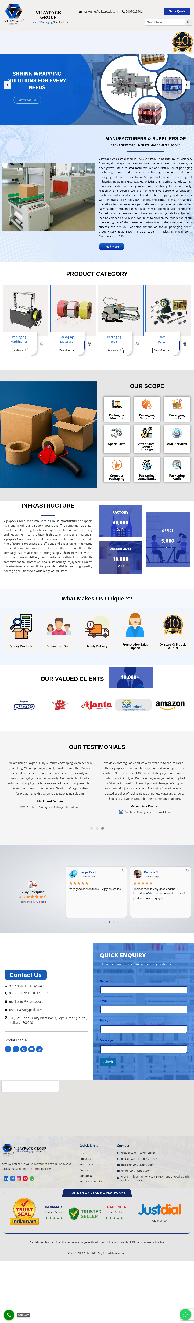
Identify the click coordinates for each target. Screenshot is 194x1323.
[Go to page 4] (121, 922)
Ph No (105, 1020)
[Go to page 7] (132, 922)
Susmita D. (90, 872)
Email (105, 1001)
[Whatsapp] (39, 1049)
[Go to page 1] (109, 922)
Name (105, 981)
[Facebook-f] (16, 1049)
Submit (108, 1061)
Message (106, 1040)
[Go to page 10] (143, 922)
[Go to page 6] (128, 922)
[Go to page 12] (151, 922)
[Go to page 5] (124, 922)
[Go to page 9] (140, 922)
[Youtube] (31, 1049)
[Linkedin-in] (8, 1049)
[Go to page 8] (136, 922)
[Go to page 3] (117, 922)
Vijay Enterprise (33, 892)
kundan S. (154, 872)
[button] (167, 42)
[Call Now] (9, 1315)
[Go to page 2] (113, 922)
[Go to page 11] (147, 922)
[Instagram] (23, 1049)
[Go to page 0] (105, 922)
